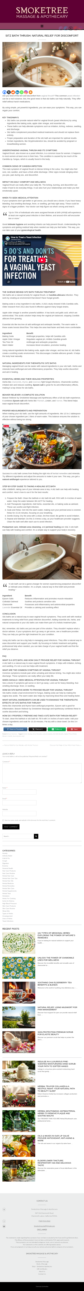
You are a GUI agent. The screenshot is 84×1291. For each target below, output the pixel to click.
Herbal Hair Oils (7, 881)
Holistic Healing (27, 734)
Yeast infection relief (18, 736)
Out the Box (45, 1286)
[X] (9, 92)
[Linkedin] (17, 92)
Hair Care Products (9, 871)
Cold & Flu (6, 858)
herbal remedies (60, 473)
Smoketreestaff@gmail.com (44, 1226)
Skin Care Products (9, 906)
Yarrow (59, 401)
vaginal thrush (47, 96)
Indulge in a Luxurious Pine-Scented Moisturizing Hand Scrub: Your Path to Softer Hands (57, 1063)
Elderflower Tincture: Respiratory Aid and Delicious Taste (54, 1163)
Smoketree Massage (42, 1262)
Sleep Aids (6, 911)
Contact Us (42, 1274)
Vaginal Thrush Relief (70, 734)
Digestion (5, 863)
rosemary (37, 382)
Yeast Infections (12, 734)
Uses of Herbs (7, 918)
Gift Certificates (42, 1269)
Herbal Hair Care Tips (9, 878)
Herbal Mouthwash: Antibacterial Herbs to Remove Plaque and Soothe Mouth (56, 1113)
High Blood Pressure (9, 903)
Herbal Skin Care (8, 888)
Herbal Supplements (9, 891)
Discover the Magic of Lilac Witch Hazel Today (66, 745)
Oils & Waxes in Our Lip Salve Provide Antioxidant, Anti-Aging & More (56, 1138)
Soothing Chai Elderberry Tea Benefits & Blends (55, 983)
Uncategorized (7, 916)
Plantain (40, 401)
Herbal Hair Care (8, 876)
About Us (42, 1271)
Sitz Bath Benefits (58, 734)
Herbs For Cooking (9, 898)
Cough (4, 861)
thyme (25, 382)
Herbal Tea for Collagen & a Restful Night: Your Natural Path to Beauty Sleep (56, 1088)
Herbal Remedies (8, 886)
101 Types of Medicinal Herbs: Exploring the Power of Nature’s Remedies (56, 935)
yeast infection (73, 96)
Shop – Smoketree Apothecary (42, 1266)
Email (4, 798)
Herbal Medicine (8, 883)
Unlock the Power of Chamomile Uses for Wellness (56, 959)
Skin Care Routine (8, 908)
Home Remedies (37, 734)
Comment (6, 762)
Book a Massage (42, 1264)
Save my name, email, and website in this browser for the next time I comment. (30, 820)
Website (5, 809)
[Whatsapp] (22, 92)
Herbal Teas (6, 893)
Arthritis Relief (7, 856)
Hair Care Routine (8, 873)
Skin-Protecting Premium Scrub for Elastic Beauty (55, 1033)
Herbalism (5, 896)
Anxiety (4, 853)
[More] (30, 92)
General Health (7, 868)
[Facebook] (4, 92)
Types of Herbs (7, 913)
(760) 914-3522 (44, 1221)
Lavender (6, 607)
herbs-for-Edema (8, 901)
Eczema (5, 866)
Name (4, 788)
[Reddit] (13, 92)
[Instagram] (26, 92)
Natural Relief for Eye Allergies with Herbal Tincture (20, 745)
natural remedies (47, 734)
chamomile (16, 382)
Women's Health (7, 736)
